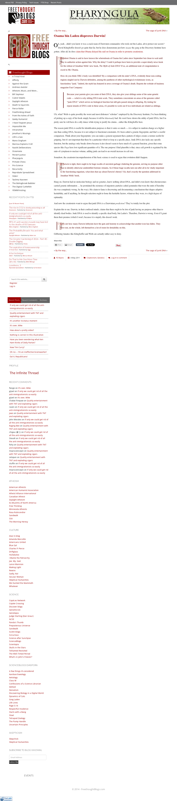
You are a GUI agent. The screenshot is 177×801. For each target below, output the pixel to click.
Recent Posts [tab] (14, 300)
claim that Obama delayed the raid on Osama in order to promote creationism (109, 51)
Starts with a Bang (17, 712)
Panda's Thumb (16, 622)
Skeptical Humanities (19, 580)
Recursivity (17, 169)
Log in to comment (119, 257)
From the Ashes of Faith (23, 115)
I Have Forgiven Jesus (22, 122)
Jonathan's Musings (21, 133)
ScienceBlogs (15, 641)
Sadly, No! (13, 573)
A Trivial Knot (18, 76)
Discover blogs (16, 606)
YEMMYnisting (19, 190)
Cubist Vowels (18, 98)
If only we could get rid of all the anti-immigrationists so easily (25, 214)
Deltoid (12, 687)
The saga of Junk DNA (156, 30)
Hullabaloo (14, 554)
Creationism (92, 257)
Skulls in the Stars (17, 647)
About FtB (9, 2)
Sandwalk (13, 515)
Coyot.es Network (17, 600)
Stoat (11, 715)
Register (13, 283)
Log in (12, 286)
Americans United (17, 542)
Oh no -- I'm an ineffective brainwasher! (28, 352)
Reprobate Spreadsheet (23, 172)
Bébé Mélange (30, 262)
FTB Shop (45, 2)
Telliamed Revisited (18, 650)
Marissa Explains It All (22, 144)
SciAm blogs (14, 631)
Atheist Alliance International (22, 493)
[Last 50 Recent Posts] (16, 203)
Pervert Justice (19, 154)
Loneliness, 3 (15, 265)
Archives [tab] (43, 300)
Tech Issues (34, 2)
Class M (12, 680)
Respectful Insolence (18, 709)
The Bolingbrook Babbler (23, 183)
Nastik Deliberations (21, 147)
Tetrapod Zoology (17, 718)
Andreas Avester (20, 87)
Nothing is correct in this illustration (26, 335)
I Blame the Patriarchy (19, 558)
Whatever (13, 586)
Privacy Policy (21, 2)
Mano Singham (19, 140)
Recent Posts (56, 2)
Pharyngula (17, 158)
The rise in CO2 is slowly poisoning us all (27, 207)
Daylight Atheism (20, 101)
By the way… (61, 30)
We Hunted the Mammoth (21, 583)
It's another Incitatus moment (23, 320)
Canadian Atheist (17, 496)
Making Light (15, 567)
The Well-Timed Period (19, 653)
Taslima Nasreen (20, 179)
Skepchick (13, 738)
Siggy (29, 250)
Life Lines (13, 702)
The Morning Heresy (18, 521)
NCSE (11, 619)
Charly (25, 244)
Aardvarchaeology (17, 674)
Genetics (100, 257)
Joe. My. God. (15, 561)
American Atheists (17, 487)
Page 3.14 (13, 705)
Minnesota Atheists (18, 509)
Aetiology (13, 677)
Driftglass (13, 551)
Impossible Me (19, 126)
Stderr (15, 176)
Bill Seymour (18, 94)
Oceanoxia (17, 151)
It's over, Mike (16, 325)
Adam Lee (33, 235)
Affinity (15, 80)
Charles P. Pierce (16, 548)
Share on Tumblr (80, 244)
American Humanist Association (24, 490)
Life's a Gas (17, 137)
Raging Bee (14, 425)
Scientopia (14, 644)
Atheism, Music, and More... (25, 90)
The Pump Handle (17, 721)
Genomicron (14, 609)
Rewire (12, 570)
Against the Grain (20, 83)
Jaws (11, 413)
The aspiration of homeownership (24, 247)
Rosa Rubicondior (17, 512)
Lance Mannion (16, 564)
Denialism (13, 690)
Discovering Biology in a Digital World (26, 693)
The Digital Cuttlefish (22, 186)
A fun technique (16, 253)
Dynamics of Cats (17, 696)
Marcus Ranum (27, 256)
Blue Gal (13, 545)
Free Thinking (15, 506)
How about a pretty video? (22, 330)
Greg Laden (14, 699)
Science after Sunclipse (20, 638)
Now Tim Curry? (17, 347)
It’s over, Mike (24, 388)
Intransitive (17, 129)
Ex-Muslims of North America (22, 502)
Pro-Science (17, 165)
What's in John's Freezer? (20, 657)
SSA (11, 518)
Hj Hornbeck (37, 268)
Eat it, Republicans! (19, 356)
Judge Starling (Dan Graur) (21, 616)
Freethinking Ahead (21, 112)
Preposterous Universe (19, 625)
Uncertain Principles (18, 724)
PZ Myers (29, 218)
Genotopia (14, 613)
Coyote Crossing (16, 603)
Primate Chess (19, 161)
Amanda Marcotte (17, 539)
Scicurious (14, 635)
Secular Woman (16, 576)
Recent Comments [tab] (29, 300)
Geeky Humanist (19, 119)
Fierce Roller (18, 108)
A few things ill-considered (21, 671)
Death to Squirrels (20, 105)
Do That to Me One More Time (23, 259)
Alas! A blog (14, 536)
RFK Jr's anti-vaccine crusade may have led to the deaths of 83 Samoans (28, 223)
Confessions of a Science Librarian (25, 683)
